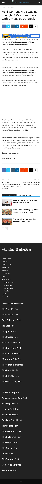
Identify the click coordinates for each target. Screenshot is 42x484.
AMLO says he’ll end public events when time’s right (31, 183)
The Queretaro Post (11, 431)
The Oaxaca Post (10, 337)
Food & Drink (6, 297)
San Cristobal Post (11, 342)
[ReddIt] (26, 26)
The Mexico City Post (12, 381)
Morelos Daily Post (11, 392)
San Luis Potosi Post (12, 420)
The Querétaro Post (11, 348)
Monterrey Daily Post (12, 359)
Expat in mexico (9, 282)
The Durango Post (10, 376)
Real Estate (5, 267)
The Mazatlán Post (11, 370)
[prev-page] (3, 228)
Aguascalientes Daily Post (14, 398)
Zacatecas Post (9, 470)
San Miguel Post (10, 403)
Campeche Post (9, 331)
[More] (35, 26)
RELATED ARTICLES (9, 195)
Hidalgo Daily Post (11, 409)
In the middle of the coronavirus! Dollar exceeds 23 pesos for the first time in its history (11, 185)
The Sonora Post (10, 448)
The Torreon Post (10, 459)
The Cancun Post (10, 314)
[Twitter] (8, 26)
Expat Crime (8, 285)
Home (3, 7)
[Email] (31, 26)
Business (5, 270)
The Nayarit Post (10, 442)
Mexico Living (6, 279)
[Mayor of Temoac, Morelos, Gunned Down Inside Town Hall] (7, 202)
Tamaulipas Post (10, 426)
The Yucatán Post (10, 309)
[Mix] (22, 26)
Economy (7, 273)
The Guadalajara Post (12, 365)
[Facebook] (4, 26)
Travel (4, 276)
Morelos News (6, 205)
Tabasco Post (8, 326)
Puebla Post (8, 453)
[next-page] (6, 228)
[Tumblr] (13, 26)
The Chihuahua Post (11, 437)
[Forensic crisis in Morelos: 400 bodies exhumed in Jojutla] (7, 221)
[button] (3, 2)
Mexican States (7, 264)
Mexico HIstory (9, 288)
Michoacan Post (10, 414)
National (5, 262)
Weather (7, 291)
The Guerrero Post (11, 353)
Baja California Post (11, 320)
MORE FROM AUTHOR (24, 195)
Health (4, 294)
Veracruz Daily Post (11, 465)
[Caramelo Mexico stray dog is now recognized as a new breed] (7, 212)
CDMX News (10, 7)
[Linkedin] (17, 26)
